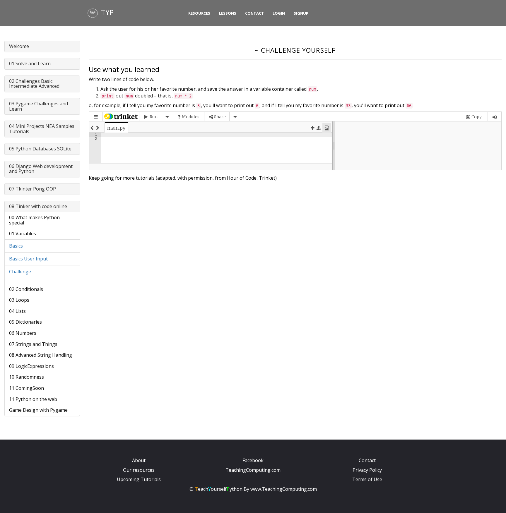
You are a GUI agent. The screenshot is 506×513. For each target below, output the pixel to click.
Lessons (227, 13)
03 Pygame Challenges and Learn (38, 106)
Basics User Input (28, 258)
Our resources (139, 470)
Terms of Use (367, 479)
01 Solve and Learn (30, 63)
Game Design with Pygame (38, 410)
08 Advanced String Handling (40, 355)
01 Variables (22, 233)
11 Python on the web (33, 399)
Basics (16, 246)
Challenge (20, 271)
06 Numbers (22, 333)
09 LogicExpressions (31, 366)
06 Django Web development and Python (41, 169)
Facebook (253, 460)
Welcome (19, 46)
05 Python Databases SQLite (40, 148)
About (139, 460)
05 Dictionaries (25, 322)
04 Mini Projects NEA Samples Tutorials (41, 129)
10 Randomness (26, 377)
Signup (301, 13)
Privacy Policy (367, 470)
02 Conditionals (26, 289)
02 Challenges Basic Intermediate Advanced (34, 84)
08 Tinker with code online (38, 206)
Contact (254, 13)
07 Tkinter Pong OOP (32, 189)
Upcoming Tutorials (139, 479)
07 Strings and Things (33, 344)
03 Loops (19, 300)
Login (279, 13)
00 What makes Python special (34, 220)
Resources (199, 13)
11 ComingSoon (26, 388)
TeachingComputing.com (253, 470)
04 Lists (17, 311)
